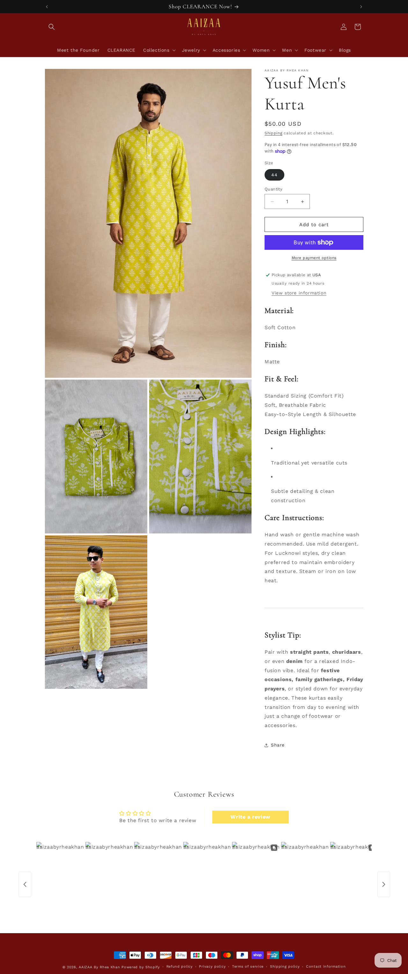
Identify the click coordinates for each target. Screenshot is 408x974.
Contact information (326, 966)
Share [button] (278, 744)
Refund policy (179, 966)
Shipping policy (285, 966)
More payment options (314, 258)
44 (274, 174)
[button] (52, 27)
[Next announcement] (361, 7)
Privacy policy (212, 966)
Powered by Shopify (140, 967)
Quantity (273, 189)
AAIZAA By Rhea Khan (99, 967)
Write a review (250, 817)
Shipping (273, 133)
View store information (299, 292)
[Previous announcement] (47, 7)
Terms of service (248, 966)
